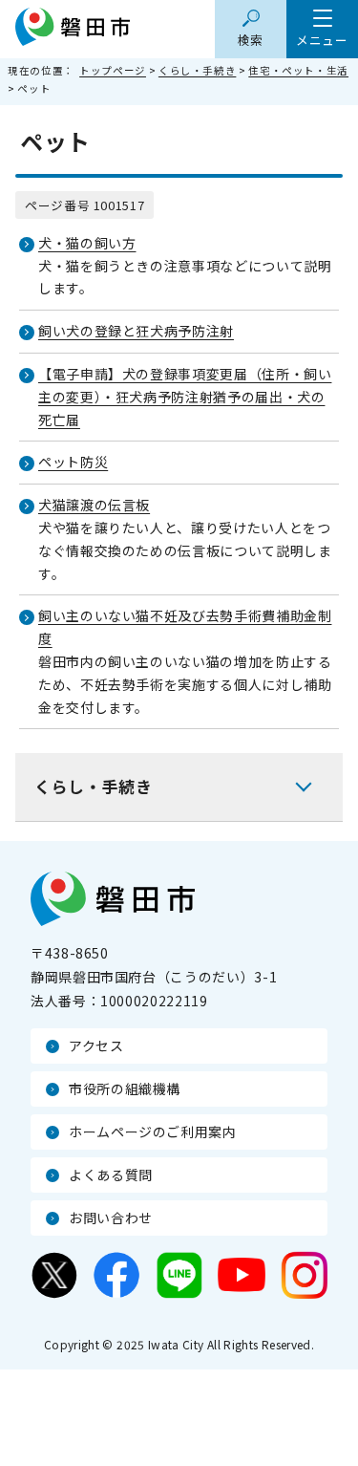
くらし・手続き (197, 70)
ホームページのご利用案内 (153, 1131)
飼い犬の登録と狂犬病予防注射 (136, 330)
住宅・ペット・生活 (298, 70)
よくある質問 (111, 1174)
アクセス (96, 1045)
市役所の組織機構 (124, 1088)
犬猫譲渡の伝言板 (94, 504)
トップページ (112, 70)
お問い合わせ (111, 1217)
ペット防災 (73, 461)
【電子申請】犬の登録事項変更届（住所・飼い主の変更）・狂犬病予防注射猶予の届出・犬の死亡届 (184, 396)
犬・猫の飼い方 (87, 242)
